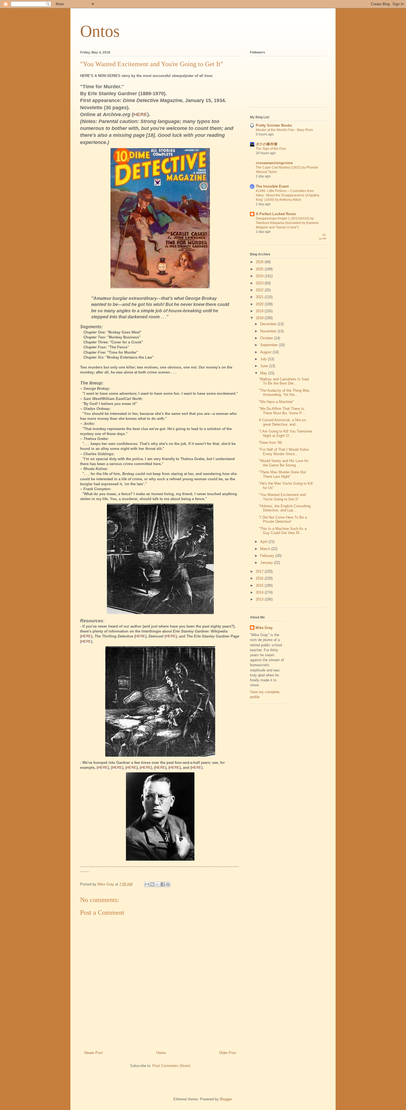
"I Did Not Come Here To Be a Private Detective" (283, 519)
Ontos (100, 31)
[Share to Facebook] (162, 884)
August (266, 352)
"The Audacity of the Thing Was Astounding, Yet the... (284, 392)
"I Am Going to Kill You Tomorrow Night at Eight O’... (285, 433)
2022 (260, 290)
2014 (260, 592)
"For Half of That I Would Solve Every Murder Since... (284, 451)
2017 (260, 571)
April (264, 542)
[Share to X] (157, 884)
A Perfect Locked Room (276, 214)
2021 (260, 297)
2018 (260, 318)
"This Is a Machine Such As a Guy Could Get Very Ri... (283, 531)
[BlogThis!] (152, 884)
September (269, 345)
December (269, 324)
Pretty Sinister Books (274, 125)
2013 (260, 599)
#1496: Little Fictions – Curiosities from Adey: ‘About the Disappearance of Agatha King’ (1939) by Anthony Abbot (287, 195)
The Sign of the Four (271, 149)
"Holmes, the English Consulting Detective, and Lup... (284, 508)
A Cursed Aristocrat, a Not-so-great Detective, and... (283, 422)
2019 (260, 311)
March (265, 549)
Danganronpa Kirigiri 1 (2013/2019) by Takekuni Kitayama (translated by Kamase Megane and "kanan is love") (287, 223)
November (269, 331)
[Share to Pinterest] (168, 884)
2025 (260, 269)
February (267, 556)
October (267, 338)
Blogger (226, 1099)
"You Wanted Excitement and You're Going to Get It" (282, 497)
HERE (140, 636)
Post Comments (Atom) (171, 1066)
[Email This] (147, 884)
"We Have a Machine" (276, 402)
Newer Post (93, 1053)
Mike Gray (264, 628)
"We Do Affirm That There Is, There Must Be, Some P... (282, 411)
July (264, 359)
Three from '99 (270, 443)
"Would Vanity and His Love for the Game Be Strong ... (284, 463)
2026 (260, 262)
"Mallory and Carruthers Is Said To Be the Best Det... (284, 381)
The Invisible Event (272, 186)
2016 (260, 578)
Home (161, 1053)
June (264, 366)
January (267, 563)
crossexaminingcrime (274, 163)
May (264, 373)
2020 (260, 304)
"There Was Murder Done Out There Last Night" (282, 474)
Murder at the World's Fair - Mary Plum (284, 130)
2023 (260, 283)
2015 (260, 585)
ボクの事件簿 (266, 144)
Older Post (227, 1053)
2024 (260, 276)
